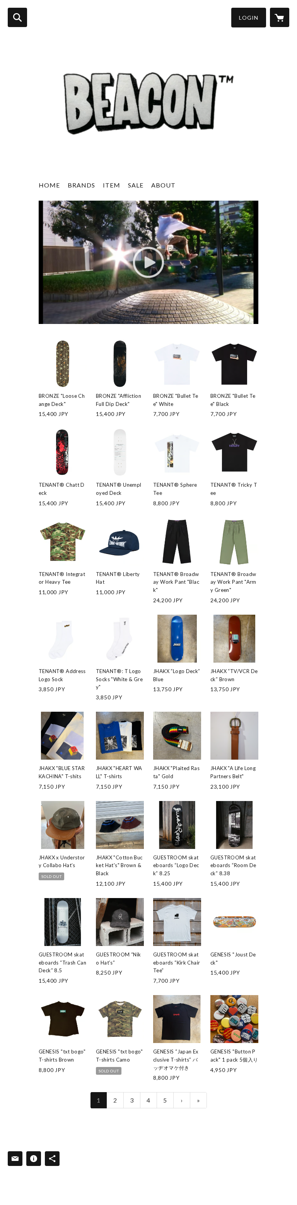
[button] (248, 17)
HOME (49, 185)
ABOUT (163, 185)
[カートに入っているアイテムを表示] (279, 17)
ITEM (111, 185)
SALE (135, 185)
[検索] (17, 17)
